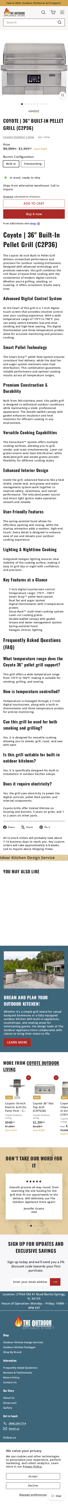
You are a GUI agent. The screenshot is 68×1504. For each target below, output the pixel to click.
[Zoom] (62, 95)
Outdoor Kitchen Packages (19, 1347)
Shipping (8, 196)
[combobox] (34, 22)
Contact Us (10, 1382)
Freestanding (33, 163)
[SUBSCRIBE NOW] (55, 1282)
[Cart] (53, 12)
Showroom (10, 1403)
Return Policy (11, 1377)
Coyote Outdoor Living (18, 137)
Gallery (7, 1407)
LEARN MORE (17, 1042)
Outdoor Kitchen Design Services (23, 1342)
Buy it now (34, 214)
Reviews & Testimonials (17, 1372)
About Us (9, 1397)
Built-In (11, 163)
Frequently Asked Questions (20, 1367)
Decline (33, 1485)
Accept (33, 1476)
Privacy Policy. (32, 1466)
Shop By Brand (12, 1352)
